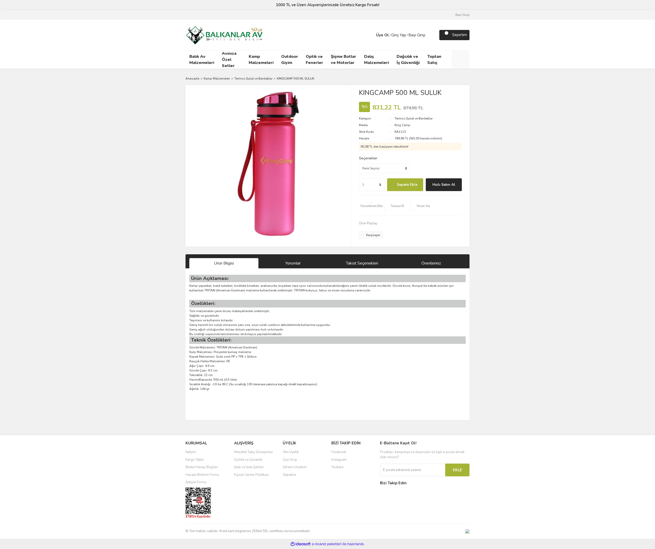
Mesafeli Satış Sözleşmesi (253, 452)
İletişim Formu (195, 482)
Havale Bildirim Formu (202, 475)
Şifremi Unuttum (295, 467)
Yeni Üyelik (291, 452)
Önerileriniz (431, 263)
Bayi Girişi (462, 15)
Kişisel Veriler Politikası (251, 475)
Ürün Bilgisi (224, 263)
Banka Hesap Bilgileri (201, 467)
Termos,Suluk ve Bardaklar (414, 118)
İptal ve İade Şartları (249, 467)
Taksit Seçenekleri (362, 263)
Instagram (338, 459)
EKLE (457, 470)
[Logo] (224, 34)
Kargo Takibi (194, 459)
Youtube (337, 467)
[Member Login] (371, 35)
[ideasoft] (300, 544)
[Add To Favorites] (372, 205)
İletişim (190, 452)
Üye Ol (382, 35)
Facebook (338, 452)
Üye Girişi (290, 459)
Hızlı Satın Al (443, 184)
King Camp (402, 125)
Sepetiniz (289, 475)
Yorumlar (293, 263)
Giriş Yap (398, 35)
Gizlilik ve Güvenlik (248, 459)
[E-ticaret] (327, 544)
